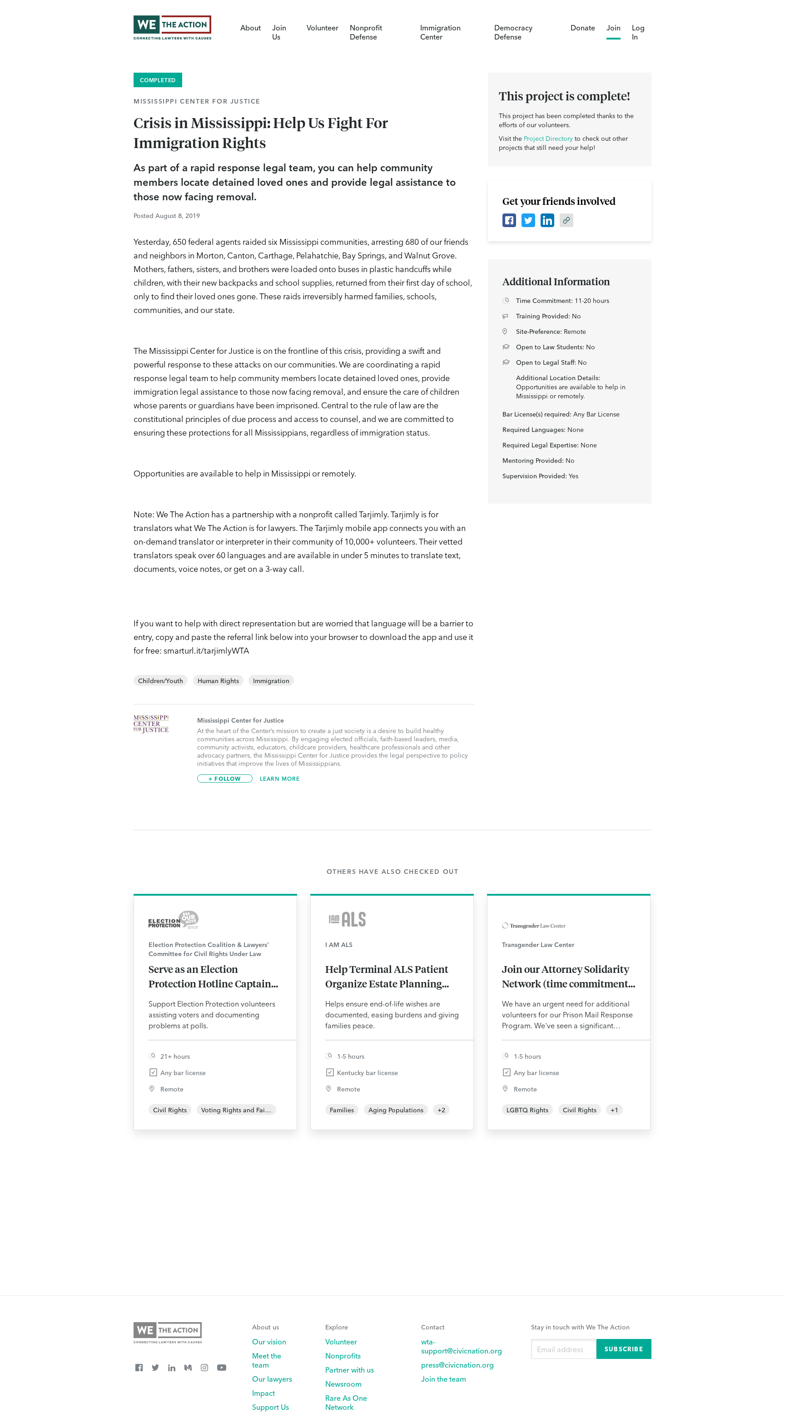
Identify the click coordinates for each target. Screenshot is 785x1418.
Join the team (443, 1378)
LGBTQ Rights (527, 1109)
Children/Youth (160, 680)
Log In (638, 31)
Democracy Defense (513, 31)
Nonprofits (343, 1355)
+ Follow (225, 778)
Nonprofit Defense (366, 31)
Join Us (279, 31)
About (250, 27)
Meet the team (266, 1360)
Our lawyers (272, 1378)
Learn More (280, 778)
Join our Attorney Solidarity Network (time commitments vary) (567, 976)
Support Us (270, 1406)
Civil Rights (170, 1109)
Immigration (271, 680)
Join (613, 27)
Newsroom (343, 1383)
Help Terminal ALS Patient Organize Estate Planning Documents (386, 976)
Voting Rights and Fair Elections (248, 1109)
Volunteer (322, 27)
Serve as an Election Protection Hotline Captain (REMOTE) (210, 976)
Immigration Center (440, 31)
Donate (583, 27)
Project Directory (548, 138)
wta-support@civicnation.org (461, 1346)
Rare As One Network (346, 1402)
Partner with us (349, 1369)
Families (342, 1109)
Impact (263, 1392)
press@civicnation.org (457, 1364)
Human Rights (218, 680)
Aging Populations (395, 1109)
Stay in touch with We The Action (580, 1326)
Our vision (269, 1341)
